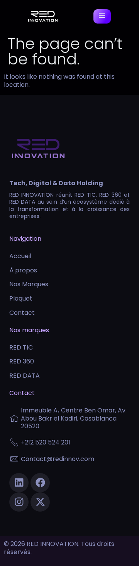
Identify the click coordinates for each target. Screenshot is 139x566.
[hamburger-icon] (102, 16)
